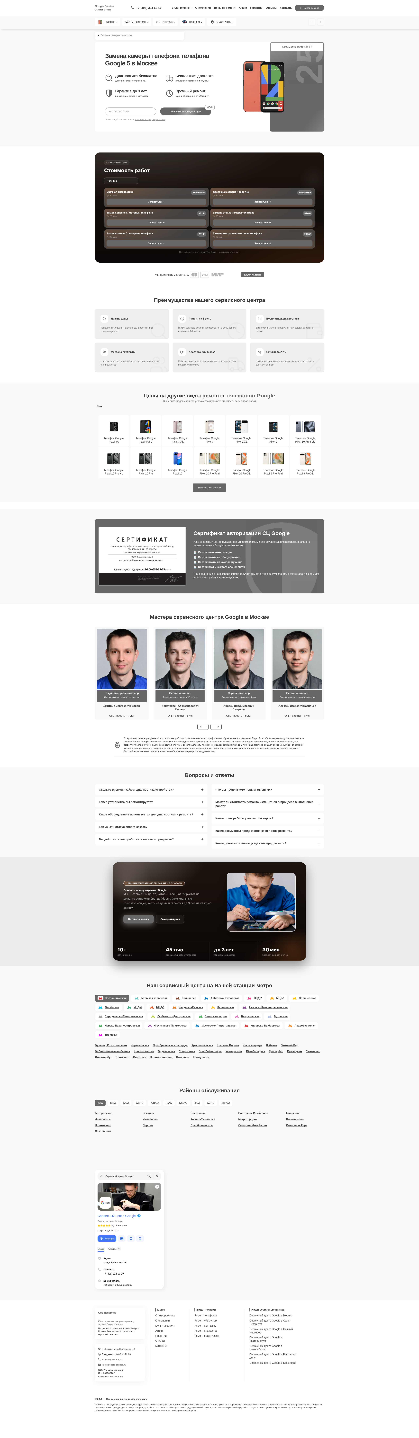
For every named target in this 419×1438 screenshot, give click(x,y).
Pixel (99, 406)
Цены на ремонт (225, 7)
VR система (139, 22)
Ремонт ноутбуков (205, 1325)
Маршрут (110, 1238)
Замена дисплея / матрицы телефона (130, 212)
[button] (203, 727)
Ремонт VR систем (205, 1320)
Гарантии (256, 7)
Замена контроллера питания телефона (237, 233)
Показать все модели (209, 487)
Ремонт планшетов (206, 1330)
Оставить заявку (138, 919)
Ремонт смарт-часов (206, 1335)
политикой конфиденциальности (150, 119)
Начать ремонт (311, 8)
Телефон (109, 22)
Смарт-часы (224, 22)
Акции (243, 7)
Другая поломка (252, 275)
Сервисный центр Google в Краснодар (272, 1362)
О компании (203, 7)
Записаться (155, 201)
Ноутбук (168, 22)
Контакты (286, 7)
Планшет (194, 22)
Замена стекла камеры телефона (233, 212)
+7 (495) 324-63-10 (149, 7)
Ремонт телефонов (206, 1315)
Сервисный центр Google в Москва (270, 1315)
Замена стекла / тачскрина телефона (130, 233)
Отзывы (271, 7)
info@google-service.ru (114, 1364)
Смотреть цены (170, 919)
